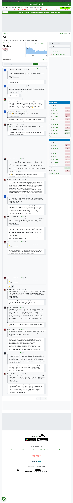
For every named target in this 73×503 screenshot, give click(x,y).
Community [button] (19, 7)
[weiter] (45, 68)
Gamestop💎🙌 (56, 133)
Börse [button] (11, 7)
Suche (40, 7)
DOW (22, 1)
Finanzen (35, 449)
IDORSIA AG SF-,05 (57, 116)
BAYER (54, 170)
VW (53, 49)
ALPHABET (55, 124)
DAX (9, 1)
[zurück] (41, 68)
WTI (34, 1)
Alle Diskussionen (55, 136)
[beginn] (37, 68)
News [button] (27, 7)
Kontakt (46, 449)
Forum (66, 33)
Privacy (51, 449)
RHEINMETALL (56, 127)
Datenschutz (59, 449)
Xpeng (54, 108)
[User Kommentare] (3, 498)
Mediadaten (22, 449)
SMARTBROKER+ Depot (65, 7)
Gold (47, 1)
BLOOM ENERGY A (57, 113)
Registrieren (42, 64)
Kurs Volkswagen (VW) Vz (10, 43)
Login (35, 64)
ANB (41, 449)
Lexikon (29, 449)
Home (6, 7)
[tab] (28, 43)
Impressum (14, 449)
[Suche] (69, 4)
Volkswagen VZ (56, 51)
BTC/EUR (62, 1)
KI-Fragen (34, 7)
